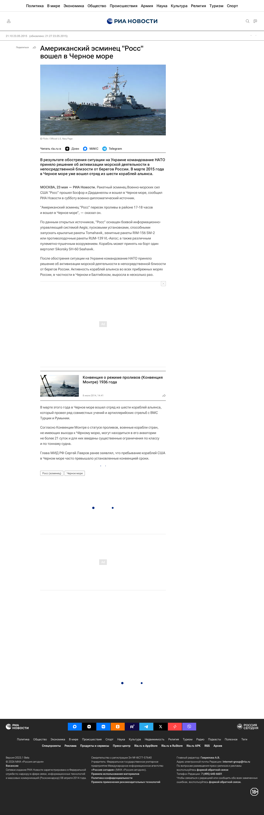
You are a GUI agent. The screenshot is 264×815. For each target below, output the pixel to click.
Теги (244, 739)
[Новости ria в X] (161, 726)
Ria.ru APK (194, 746)
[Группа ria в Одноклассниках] (118, 726)
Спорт (109, 739)
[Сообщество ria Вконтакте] (103, 726)
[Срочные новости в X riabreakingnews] (175, 726)
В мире (73, 739)
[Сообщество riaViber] (189, 726)
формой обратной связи (212, 769)
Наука (121, 739)
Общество (40, 739)
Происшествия (92, 739)
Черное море (75, 473)
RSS (207, 746)
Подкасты (214, 739)
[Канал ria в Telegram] (146, 726)
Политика (23, 739)
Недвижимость (154, 739)
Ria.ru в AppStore (146, 746)
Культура (135, 739)
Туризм (187, 739)
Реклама (70, 746)
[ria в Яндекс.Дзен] (89, 726)
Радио (200, 739)
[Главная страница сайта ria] (132, 21)
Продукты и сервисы (94, 746)
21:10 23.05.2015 (16, 36)
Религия (173, 739)
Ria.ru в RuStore (172, 746)
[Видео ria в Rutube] (132, 726)
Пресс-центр (121, 746)
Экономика (58, 739)
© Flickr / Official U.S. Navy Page (56, 138)
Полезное (231, 739)
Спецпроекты (51, 746)
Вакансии (12, 765)
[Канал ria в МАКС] (75, 726)
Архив (218, 746)
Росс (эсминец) (51, 473)
